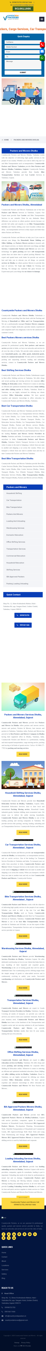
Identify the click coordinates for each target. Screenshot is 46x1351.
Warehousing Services (15, 528)
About (4, 1261)
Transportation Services (16, 549)
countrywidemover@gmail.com (23, 5)
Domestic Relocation (14, 535)
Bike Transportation (14, 507)
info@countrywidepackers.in (14, 1316)
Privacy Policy (25, 1342)
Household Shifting (14, 493)
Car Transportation (14, 500)
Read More (23, 754)
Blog (3, 1278)
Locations (5, 1265)
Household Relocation (15, 563)
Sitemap (16, 1342)
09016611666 (9, 1312)
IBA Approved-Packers (15, 577)
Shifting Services (13, 570)
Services (5, 1270)
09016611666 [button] (23, 625)
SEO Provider (26, 1346)
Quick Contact (13, 594)
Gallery (4, 1274)
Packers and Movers (17, 487)
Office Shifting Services (15, 542)
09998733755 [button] (23, 615)
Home (6, 140)
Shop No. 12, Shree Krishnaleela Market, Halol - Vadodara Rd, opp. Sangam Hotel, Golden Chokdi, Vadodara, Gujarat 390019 (20, 1300)
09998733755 (9, 1307)
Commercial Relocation (15, 556)
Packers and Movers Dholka (26, 140)
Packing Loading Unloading (17, 584)
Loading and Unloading (15, 521)
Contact (4, 1257)
